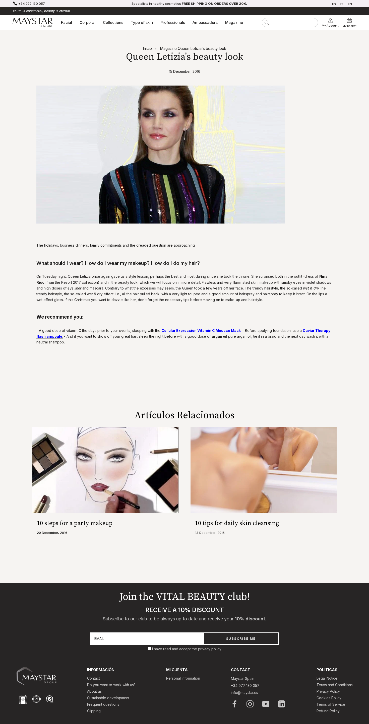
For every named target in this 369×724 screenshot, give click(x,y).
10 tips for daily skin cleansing (237, 523)
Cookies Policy (329, 698)
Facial (66, 22)
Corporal (87, 22)
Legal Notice (327, 678)
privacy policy (209, 649)
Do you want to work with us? (111, 685)
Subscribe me (241, 638)
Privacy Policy (328, 691)
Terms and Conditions (335, 685)
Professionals (172, 22)
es (334, 4)
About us (94, 691)
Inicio (147, 48)
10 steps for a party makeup (74, 523)
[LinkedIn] (282, 703)
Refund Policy (328, 711)
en (350, 4)
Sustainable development (108, 698)
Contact (93, 678)
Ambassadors (205, 22)
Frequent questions (103, 704)
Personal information (183, 678)
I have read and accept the (175, 649)
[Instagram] (250, 703)
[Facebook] (235, 703)
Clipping (94, 711)
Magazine (234, 22)
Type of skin (142, 22)
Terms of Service (331, 704)
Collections (113, 22)
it (341, 4)
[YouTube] (266, 703)
